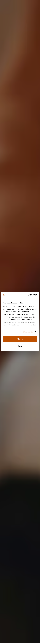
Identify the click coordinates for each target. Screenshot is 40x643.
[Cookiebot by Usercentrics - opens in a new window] (28, 295)
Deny (20, 346)
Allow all (20, 339)
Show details (28, 332)
